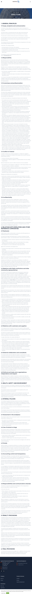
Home (14, 12)
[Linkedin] (4, 571)
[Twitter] (1, 571)
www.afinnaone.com (7, 55)
